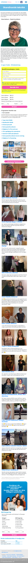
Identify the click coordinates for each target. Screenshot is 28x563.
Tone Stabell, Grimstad (9, 297)
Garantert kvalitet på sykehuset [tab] (11, 133)
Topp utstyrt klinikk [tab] (7, 120)
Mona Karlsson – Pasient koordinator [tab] (10, 19)
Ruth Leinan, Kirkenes (9, 323)
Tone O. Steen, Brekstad (10, 346)
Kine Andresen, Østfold (10, 273)
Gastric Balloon (15, 557)
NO (16, 2)
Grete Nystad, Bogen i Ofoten (12, 222)
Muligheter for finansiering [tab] (9, 138)
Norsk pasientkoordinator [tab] (9, 127)
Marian (4, 246)
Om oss (20, 557)
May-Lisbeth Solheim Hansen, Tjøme (14, 446)
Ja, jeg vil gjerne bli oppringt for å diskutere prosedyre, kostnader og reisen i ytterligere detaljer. (12, 83)
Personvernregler (7, 561)
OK (13, 561)
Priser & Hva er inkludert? (10, 554)
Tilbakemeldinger (19, 554)
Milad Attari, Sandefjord (10, 470)
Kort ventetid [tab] (6, 112)
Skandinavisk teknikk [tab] (8, 122)
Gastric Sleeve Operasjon (6, 557)
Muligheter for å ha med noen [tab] (10, 129)
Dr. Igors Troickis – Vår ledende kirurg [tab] (10, 65)
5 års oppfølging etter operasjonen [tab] (11, 131)
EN (19, 2)
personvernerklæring (7, 91)
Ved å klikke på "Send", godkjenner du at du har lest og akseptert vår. (14, 90)
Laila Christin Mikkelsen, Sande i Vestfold (13, 421)
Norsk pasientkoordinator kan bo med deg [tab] (13, 136)
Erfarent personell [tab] (7, 124)
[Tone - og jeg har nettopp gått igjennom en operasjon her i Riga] (14, 169)
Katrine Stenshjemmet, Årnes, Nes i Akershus (14, 395)
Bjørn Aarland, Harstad (9, 198)
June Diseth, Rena (8, 371)
